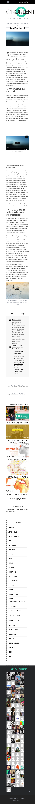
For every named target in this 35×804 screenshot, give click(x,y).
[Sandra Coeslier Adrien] (22, 745)
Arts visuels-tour (17, 602)
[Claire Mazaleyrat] (13, 767)
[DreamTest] (13, 683)
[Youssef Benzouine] (9, 727)
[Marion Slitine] (17, 749)
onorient (12, 590)
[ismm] (9, 683)
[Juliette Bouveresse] (9, 776)
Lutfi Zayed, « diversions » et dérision (17, 499)
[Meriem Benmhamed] (22, 692)
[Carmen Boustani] (9, 754)
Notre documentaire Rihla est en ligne (17, 423)
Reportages (13, 648)
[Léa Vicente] (13, 687)
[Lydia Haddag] (17, 692)
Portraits (12, 639)
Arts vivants (13, 536)
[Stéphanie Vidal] (22, 749)
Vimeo (13, 167)
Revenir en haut (17, 800)
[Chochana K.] (13, 758)
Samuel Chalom (16, 349)
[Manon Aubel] (17, 696)
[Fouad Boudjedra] (13, 780)
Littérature (13, 581)
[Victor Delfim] (13, 740)
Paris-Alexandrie (15, 625)
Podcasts (12, 634)
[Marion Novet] (22, 696)
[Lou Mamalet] (9, 687)
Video (10, 656)
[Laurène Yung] (9, 789)
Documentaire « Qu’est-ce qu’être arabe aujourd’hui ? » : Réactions (17, 476)
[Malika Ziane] (13, 705)
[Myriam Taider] (22, 785)
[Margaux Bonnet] (17, 687)
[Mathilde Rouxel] (9, 700)
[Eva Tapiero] (17, 678)
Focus (10, 563)
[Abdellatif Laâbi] (17, 763)
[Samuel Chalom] (22, 683)
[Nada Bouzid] (22, 758)
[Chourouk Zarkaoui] (17, 785)
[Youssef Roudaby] (9, 678)
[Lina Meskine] (13, 772)
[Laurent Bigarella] (17, 745)
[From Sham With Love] (13, 723)
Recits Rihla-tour (17, 615)
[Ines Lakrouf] (13, 732)
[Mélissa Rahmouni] (17, 740)
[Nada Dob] (13, 714)
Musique (11, 585)
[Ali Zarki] (17, 727)
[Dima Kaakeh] (13, 700)
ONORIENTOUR (13, 599)
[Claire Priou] (13, 709)
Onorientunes (13, 621)
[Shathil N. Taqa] (17, 732)
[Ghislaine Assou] (22, 754)
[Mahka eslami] (22, 718)
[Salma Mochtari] (17, 700)
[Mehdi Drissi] (17, 674)
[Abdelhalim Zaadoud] (13, 727)
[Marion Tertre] (17, 776)
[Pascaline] (22, 780)
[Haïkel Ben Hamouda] (9, 736)
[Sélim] (22, 772)
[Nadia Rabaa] (17, 767)
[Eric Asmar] (9, 785)
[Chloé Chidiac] (22, 709)
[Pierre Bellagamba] (22, 736)
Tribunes (12, 652)
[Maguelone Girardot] (13, 718)
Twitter (14, 345)
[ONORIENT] (22, 767)
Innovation (12, 572)
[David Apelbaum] (9, 763)
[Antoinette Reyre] (17, 723)
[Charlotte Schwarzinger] (22, 705)
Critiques (12, 550)
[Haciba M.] (9, 732)
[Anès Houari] (22, 776)
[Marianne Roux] (22, 723)
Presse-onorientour (16, 643)
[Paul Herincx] (22, 700)
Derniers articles (23, 313)
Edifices (11, 554)
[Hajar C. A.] (9, 674)
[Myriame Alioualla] (9, 758)
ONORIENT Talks (14, 594)
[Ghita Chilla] (22, 674)
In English (12, 568)
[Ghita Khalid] (9, 740)
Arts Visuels (13, 532)
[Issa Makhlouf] (9, 749)
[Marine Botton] (9, 723)
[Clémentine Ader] (17, 709)
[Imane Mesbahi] (9, 767)
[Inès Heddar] (17, 705)
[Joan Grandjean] (17, 683)
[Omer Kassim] (22, 740)
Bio (12, 313)
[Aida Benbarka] (17, 718)
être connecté (17, 509)
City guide (12, 545)
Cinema (11, 541)
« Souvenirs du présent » (13, 165)
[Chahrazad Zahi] (22, 727)
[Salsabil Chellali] (17, 736)
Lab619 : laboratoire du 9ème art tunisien (17, 385)
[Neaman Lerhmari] (22, 732)
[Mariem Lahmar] (9, 745)
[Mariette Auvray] (17, 714)
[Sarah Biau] (9, 780)
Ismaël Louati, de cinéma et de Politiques (17, 394)
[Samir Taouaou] (17, 772)
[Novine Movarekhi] (17, 780)
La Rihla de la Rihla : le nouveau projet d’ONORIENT (17, 495)
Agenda (11, 528)
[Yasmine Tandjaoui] (13, 776)
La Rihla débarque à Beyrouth (17, 459)
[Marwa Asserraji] (13, 736)
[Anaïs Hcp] (13, 696)
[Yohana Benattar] (9, 705)
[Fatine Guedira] (13, 763)
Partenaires (13, 630)
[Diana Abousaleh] (17, 754)
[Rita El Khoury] (13, 692)
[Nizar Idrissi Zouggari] (13, 674)
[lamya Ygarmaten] (22, 714)
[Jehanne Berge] (9, 696)
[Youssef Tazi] (9, 718)
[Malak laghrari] (9, 709)
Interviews (12, 576)
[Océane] (9, 692)
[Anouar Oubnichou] (13, 745)
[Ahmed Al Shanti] (9, 714)
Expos (10, 559)
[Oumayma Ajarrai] (9, 772)
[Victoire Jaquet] (13, 749)
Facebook (21, 345)
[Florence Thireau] (22, 687)
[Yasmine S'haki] (17, 758)
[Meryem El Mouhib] (13, 785)
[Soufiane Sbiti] (13, 678)
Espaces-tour (15, 606)
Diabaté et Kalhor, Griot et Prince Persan (18, 371)
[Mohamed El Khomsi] (22, 763)
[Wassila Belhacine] (13, 754)
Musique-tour (15, 611)
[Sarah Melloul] (22, 678)
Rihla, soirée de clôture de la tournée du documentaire (17, 441)
